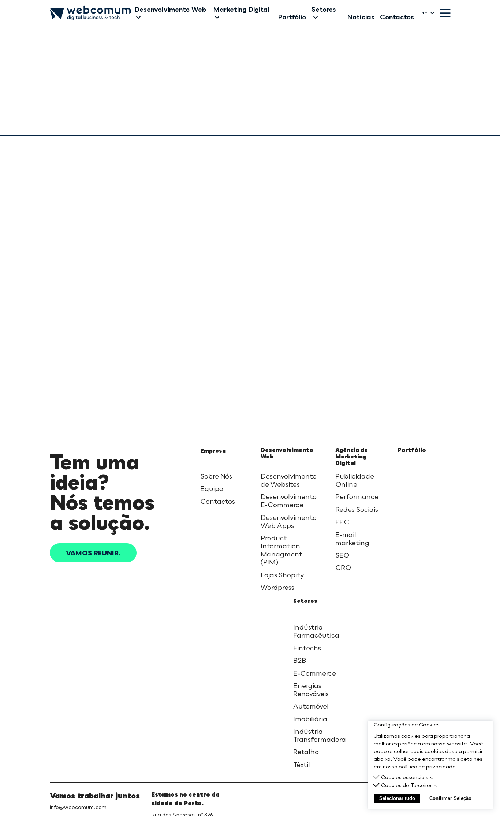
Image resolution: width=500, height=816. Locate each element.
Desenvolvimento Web (287, 453)
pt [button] (424, 13)
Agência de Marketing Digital (351, 456)
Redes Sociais (356, 509)
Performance (356, 496)
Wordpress (277, 587)
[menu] (445, 13)
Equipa (212, 488)
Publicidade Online (354, 480)
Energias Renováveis (311, 689)
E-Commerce (314, 673)
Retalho (306, 752)
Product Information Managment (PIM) (281, 550)
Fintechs (307, 648)
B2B (299, 660)
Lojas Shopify (282, 575)
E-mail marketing (352, 538)
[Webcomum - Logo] (90, 13)
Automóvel (311, 706)
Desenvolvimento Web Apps (289, 521)
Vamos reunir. (93, 553)
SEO (342, 555)
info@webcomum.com (78, 807)
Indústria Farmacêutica (316, 631)
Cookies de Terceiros (407, 785)
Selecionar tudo (397, 798)
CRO (343, 567)
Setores (305, 600)
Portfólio (412, 449)
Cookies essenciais (404, 777)
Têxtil (301, 764)
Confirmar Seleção (450, 798)
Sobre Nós (216, 476)
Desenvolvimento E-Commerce (289, 500)
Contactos (217, 501)
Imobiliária (310, 719)
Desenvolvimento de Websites (289, 480)
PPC (342, 522)
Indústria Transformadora (319, 735)
